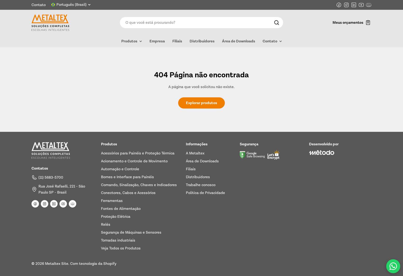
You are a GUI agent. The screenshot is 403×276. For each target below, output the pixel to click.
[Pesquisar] (276, 22)
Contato (38, 5)
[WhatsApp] (393, 266)
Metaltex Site (56, 264)
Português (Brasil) (71, 5)
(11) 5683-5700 (50, 177)
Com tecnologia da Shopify (93, 264)
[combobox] (201, 22)
